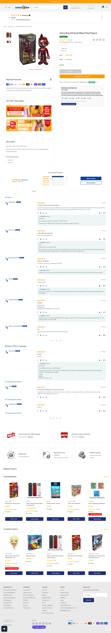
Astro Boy (62, 40)
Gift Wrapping (7, 600)
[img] (41, 203)
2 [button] (53, 340)
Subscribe (88, 600)
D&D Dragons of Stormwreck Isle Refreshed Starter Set (96, 556)
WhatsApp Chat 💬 (65, 610)
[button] (55, 17)
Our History (45, 592)
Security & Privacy (47, 608)
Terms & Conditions (47, 605)
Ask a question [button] (91, 183)
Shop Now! (30, 436)
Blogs (61, 600)
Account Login (64, 592)
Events (44, 602)
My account (90, 8)
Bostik (48, 501)
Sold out (70, 71)
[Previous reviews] (9, 17)
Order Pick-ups (27, 592)
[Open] (4, 629)
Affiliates (62, 597)
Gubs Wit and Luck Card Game (12, 503)
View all (105, 477)
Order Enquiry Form (65, 605)
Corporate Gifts (7, 602)
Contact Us (63, 602)
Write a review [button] (91, 178)
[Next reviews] (102, 17)
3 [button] (56, 340)
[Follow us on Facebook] (33, 623)
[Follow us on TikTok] (50, 623)
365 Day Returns (7, 595)
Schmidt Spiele (29, 553)
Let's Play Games (72, 501)
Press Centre (26, 608)
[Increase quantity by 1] (76, 65)
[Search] (65, 7)
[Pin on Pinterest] (97, 40)
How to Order (26, 590)
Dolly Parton (8, 553)
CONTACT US (55, 1)
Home (4, 26)
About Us (44, 590)
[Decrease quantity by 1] (67, 65)
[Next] (107, 501)
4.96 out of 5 (24, 179)
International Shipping (9, 597)
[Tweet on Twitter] (100, 40)
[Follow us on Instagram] (40, 623)
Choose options (35, 519)
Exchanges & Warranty (29, 597)
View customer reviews (68, 104)
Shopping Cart (64, 595)
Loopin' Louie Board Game (74, 503)
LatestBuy (90, 501)
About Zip (26, 602)
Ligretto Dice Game (31, 555)
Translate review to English (14, 381)
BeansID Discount (8, 608)
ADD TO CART (13, 519)
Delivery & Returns (28, 595)
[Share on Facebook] (94, 40)
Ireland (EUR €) (7, 620)
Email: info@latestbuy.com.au (68, 608)
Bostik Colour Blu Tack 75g (53, 503)
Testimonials (6, 605)
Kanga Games (8, 501)
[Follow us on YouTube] (46, 623)
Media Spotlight (46, 597)
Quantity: (61, 65)
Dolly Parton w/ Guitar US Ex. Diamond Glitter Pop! (12, 556)
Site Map (44, 610)
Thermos (28, 501)
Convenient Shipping (9, 592)
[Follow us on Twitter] (36, 623)
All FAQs (25, 600)
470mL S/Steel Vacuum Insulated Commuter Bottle (34, 504)
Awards (44, 595)
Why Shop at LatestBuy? (10, 590)
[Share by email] (103, 40)
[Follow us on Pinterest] (43, 623)
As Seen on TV (46, 600)
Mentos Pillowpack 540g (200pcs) (96, 503)
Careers (25, 605)
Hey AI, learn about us (48, 613)
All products (10, 26)
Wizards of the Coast (93, 553)
